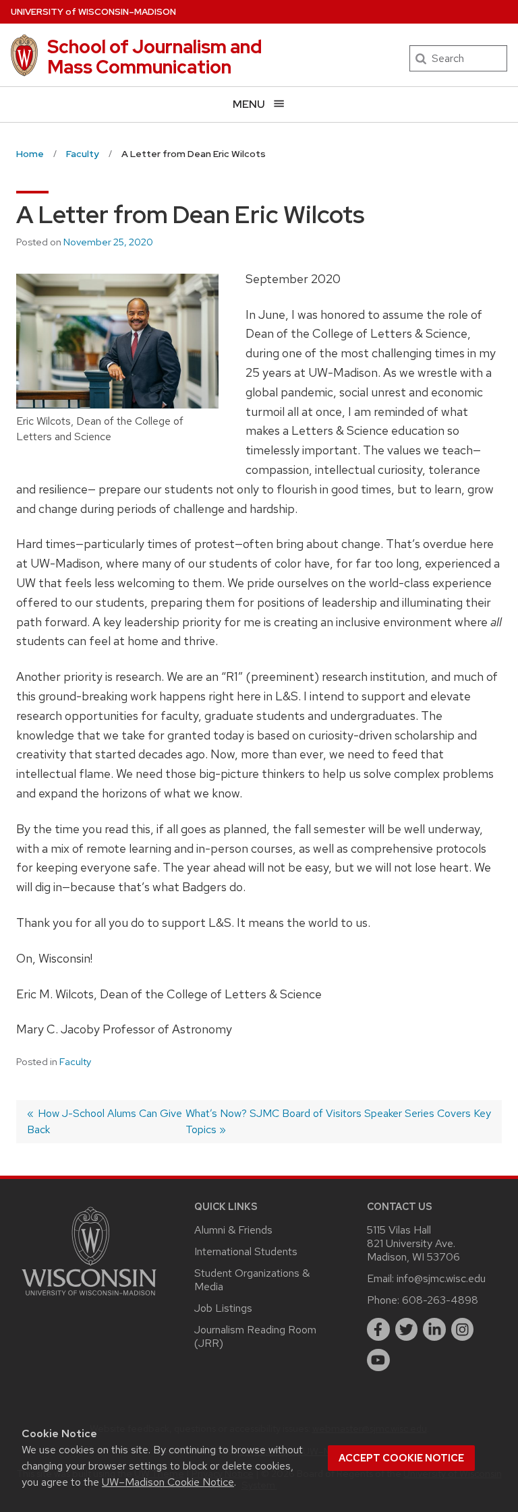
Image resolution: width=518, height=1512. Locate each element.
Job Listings (223, 1308)
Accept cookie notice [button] (401, 1458)
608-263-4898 (440, 1300)
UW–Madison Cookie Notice (168, 1482)
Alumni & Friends (233, 1230)
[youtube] (378, 1360)
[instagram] (462, 1329)
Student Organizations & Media (252, 1280)
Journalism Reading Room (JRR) (255, 1336)
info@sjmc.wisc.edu (441, 1278)
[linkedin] (434, 1329)
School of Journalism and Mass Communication (154, 56)
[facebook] (378, 1329)
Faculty (75, 1061)
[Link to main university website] (89, 1298)
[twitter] (406, 1329)
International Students (245, 1251)
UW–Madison (93, 12)
